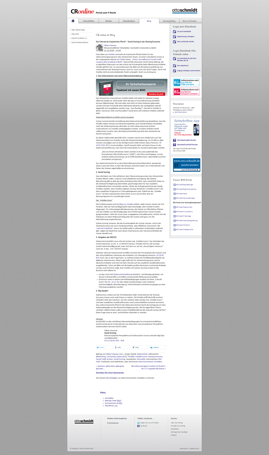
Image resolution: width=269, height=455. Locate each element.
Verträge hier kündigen (179, 432)
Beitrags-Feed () (113, 401)
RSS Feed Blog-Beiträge (184, 185)
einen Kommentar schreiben (150, 362)
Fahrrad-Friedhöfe (104, 228)
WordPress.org (111, 406)
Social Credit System (104, 359)
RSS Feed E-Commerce (184, 212)
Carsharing (111, 357)
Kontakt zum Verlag (178, 426)
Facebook (143, 426)
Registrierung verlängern (185, 36)
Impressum (184, 449)
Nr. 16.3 (111, 282)
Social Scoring (119, 359)
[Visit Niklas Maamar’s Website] (99, 45)
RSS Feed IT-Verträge (183, 216)
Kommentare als (113, 403)
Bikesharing (101, 357)
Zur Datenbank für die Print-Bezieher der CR (187, 59)
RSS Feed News (181, 194)
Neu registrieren (182, 66)
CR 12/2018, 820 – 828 (114, 341)
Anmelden (109, 398)
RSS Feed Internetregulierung (187, 221)
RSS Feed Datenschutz (184, 207)
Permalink (141, 359)
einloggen (113, 378)
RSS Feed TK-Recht (183, 225)
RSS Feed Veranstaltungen (185, 198)
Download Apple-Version (186, 140)
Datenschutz (142, 354)
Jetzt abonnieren (181, 112)
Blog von (126, 204)
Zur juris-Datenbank (184, 31)
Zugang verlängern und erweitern (188, 71)
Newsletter (175, 429)
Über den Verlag (177, 423)
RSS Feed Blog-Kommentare (186, 189)
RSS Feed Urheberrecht (184, 230)
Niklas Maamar (110, 45)
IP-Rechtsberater (113, 423)
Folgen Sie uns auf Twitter (149, 423)
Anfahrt (174, 435)
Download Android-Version (187, 145)
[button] (104, 347)
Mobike (111, 54)
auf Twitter (121, 60)
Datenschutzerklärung (123, 274)
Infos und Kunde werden (185, 42)
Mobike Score (141, 357)
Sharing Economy (155, 357)
